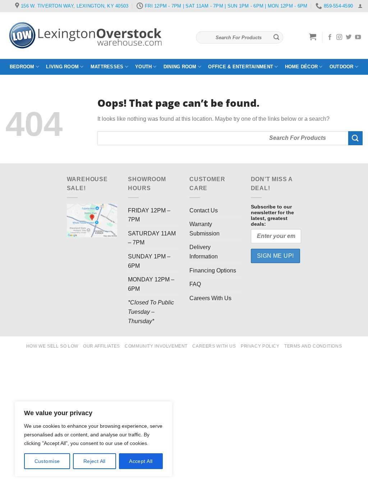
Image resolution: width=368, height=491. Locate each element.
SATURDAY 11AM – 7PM (152, 238)
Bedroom (22, 66)
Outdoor (342, 66)
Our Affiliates (101, 346)
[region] (93, 439)
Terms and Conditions (313, 346)
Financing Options (212, 270)
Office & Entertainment (240, 66)
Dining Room (180, 66)
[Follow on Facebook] (330, 37)
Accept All (140, 461)
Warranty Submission (204, 229)
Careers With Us (210, 298)
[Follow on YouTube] (358, 37)
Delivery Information (203, 252)
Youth (143, 66)
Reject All (94, 461)
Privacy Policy (260, 346)
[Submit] (276, 37)
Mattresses (107, 66)
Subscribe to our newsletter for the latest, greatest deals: (272, 215)
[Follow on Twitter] (348, 37)
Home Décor (301, 66)
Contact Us (203, 210)
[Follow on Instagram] (339, 37)
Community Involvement (156, 346)
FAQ (195, 284)
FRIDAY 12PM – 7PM (149, 215)
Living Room (62, 66)
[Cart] (312, 36)
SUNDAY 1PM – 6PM (149, 261)
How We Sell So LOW (52, 346)
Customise (47, 461)
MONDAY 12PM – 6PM (151, 284)
